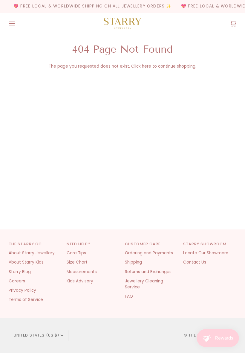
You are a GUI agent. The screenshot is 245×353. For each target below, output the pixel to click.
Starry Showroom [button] (205, 244)
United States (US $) (36, 335)
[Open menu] (18, 24)
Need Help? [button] (78, 244)
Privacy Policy (22, 290)
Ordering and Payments (149, 253)
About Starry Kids (26, 262)
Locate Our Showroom (205, 253)
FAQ (129, 296)
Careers (17, 281)
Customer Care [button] (143, 244)
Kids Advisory (80, 281)
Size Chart (77, 262)
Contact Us (194, 262)
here (146, 66)
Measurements (82, 272)
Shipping (133, 262)
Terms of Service (26, 299)
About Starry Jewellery (32, 253)
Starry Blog (20, 272)
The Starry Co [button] (25, 244)
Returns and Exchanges (148, 272)
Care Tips (76, 253)
